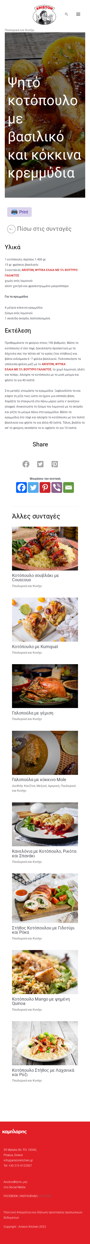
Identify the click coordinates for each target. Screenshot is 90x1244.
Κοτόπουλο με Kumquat (35, 646)
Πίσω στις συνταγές (44, 228)
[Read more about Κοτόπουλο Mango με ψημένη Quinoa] (45, 971)
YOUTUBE (45, 1196)
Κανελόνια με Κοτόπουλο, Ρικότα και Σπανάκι (44, 853)
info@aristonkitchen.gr (18, 1160)
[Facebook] (21, 487)
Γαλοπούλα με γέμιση (32, 712)
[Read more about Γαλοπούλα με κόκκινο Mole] (45, 752)
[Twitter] (33, 487)
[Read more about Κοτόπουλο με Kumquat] (45, 619)
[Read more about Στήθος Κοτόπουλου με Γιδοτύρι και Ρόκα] (45, 898)
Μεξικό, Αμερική (47, 786)
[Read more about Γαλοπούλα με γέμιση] (45, 686)
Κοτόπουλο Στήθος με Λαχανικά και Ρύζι (43, 1072)
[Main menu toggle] (78, 14)
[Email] (68, 487)
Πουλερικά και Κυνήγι (19, 30)
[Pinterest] (45, 487)
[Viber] (56, 487)
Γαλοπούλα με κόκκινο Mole (39, 779)
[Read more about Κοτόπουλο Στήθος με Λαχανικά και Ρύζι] (45, 1043)
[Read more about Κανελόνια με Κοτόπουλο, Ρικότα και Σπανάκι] (45, 824)
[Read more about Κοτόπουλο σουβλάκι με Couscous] (45, 548)
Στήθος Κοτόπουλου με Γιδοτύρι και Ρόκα (43, 930)
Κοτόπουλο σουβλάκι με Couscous (35, 577)
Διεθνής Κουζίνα (23, 786)
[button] (66, 14)
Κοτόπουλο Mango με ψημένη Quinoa (41, 1001)
